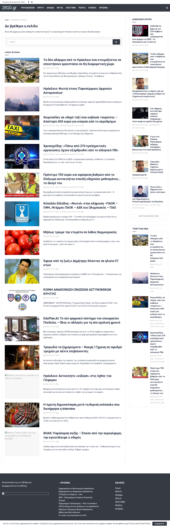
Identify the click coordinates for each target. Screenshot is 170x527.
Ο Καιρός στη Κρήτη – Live (70, 494)
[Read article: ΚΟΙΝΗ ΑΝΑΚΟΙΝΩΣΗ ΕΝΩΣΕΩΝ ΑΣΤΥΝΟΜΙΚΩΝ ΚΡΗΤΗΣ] (22, 300)
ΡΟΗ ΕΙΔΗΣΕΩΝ (28, 8)
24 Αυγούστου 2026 (140, 153)
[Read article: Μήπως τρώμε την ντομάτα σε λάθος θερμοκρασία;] (22, 242)
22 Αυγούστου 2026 (140, 100)
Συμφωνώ (159, 524)
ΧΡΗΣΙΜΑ (103, 8)
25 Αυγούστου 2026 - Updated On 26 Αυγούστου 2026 (64, 126)
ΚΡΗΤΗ (40, 8)
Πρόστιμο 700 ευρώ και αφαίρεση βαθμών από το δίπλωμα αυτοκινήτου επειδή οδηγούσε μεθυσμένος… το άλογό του (81, 179)
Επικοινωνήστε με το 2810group (16, 482)
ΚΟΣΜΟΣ (92, 8)
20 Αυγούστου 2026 (140, 178)
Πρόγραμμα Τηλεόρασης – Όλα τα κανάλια (78, 503)
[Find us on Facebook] (28, 2)
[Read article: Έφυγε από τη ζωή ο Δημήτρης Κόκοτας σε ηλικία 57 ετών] (22, 271)
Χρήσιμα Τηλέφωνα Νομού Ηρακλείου (76, 509)
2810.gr (9, 7)
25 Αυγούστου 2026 (51, 236)
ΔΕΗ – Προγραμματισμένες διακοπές (75, 497)
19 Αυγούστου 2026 (140, 45)
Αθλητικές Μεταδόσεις (69, 512)
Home (117, 488)
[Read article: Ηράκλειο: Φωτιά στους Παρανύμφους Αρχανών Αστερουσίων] (22, 99)
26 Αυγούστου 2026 (51, 68)
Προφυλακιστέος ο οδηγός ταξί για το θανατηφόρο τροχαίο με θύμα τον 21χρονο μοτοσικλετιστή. (148, 93)
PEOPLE (82, 8)
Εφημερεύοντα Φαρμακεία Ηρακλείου (76, 491)
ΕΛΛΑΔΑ (50, 8)
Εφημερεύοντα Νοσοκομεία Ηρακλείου (76, 488)
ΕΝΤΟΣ (60, 8)
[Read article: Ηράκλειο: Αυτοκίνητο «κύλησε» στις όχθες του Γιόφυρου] (22, 386)
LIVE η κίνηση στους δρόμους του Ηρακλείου (79, 506)
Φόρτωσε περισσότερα (149, 216)
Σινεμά (62, 500)
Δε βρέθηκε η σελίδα (19, 20)
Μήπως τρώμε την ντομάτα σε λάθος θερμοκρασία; (80, 232)
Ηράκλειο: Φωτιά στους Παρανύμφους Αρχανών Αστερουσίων (157, 279)
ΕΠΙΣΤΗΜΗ (71, 8)
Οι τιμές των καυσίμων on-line (72, 515)
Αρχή (7, 20)
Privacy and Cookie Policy (139, 523)
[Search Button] (167, 8)
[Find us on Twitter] (32, 2)
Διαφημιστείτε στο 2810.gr (14, 486)
